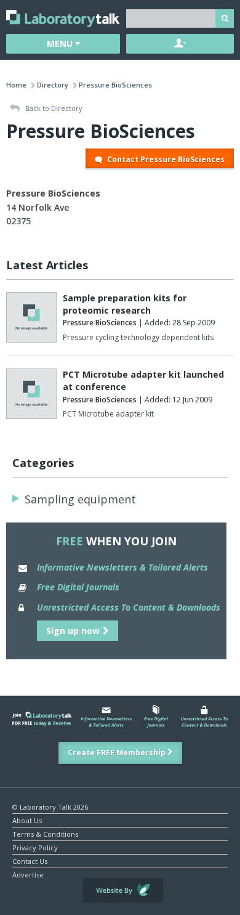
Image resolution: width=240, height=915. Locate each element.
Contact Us (29, 860)
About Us (27, 820)
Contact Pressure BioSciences (165, 159)
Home (16, 84)
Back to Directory (52, 108)
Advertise (28, 874)
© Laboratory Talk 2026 (50, 806)
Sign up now (73, 630)
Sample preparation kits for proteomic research (124, 304)
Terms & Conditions (45, 833)
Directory (52, 84)
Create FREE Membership (117, 752)
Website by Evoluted (123, 890)
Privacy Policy (35, 847)
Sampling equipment (80, 499)
